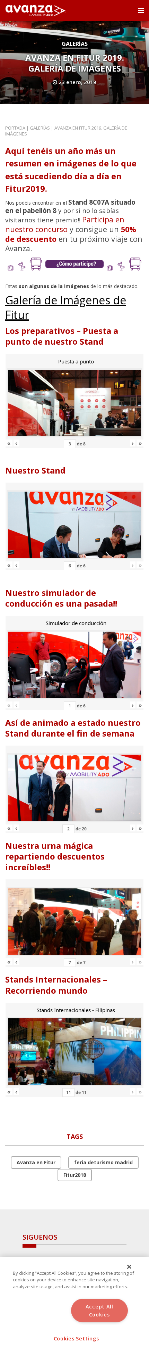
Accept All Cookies (99, 1310)
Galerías (75, 44)
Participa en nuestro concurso (64, 224)
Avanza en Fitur (36, 1162)
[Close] (129, 1267)
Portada (15, 128)
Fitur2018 (74, 1175)
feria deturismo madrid (103, 1162)
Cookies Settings (76, 1338)
